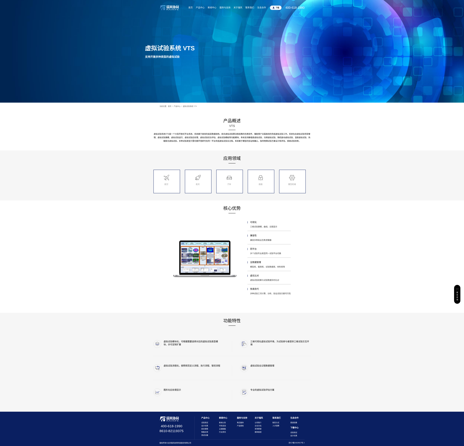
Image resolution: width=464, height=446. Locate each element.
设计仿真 (204, 426)
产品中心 (200, 7)
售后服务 (240, 423)
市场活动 (222, 426)
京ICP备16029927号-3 (296, 443)
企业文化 (258, 426)
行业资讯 (222, 432)
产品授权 (240, 426)
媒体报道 (258, 432)
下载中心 (294, 428)
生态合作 (261, 7)
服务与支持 (225, 7)
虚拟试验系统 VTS (190, 106)
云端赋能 (222, 429)
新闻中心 (212, 7)
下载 (277, 8)
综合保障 (204, 429)
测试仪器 (204, 435)
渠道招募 (293, 423)
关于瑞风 (238, 7)
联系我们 (249, 7)
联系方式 (275, 423)
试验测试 (204, 423)
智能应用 (204, 432)
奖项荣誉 (258, 429)
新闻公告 (222, 423)
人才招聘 (275, 426)
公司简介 (258, 423)
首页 (190, 7)
